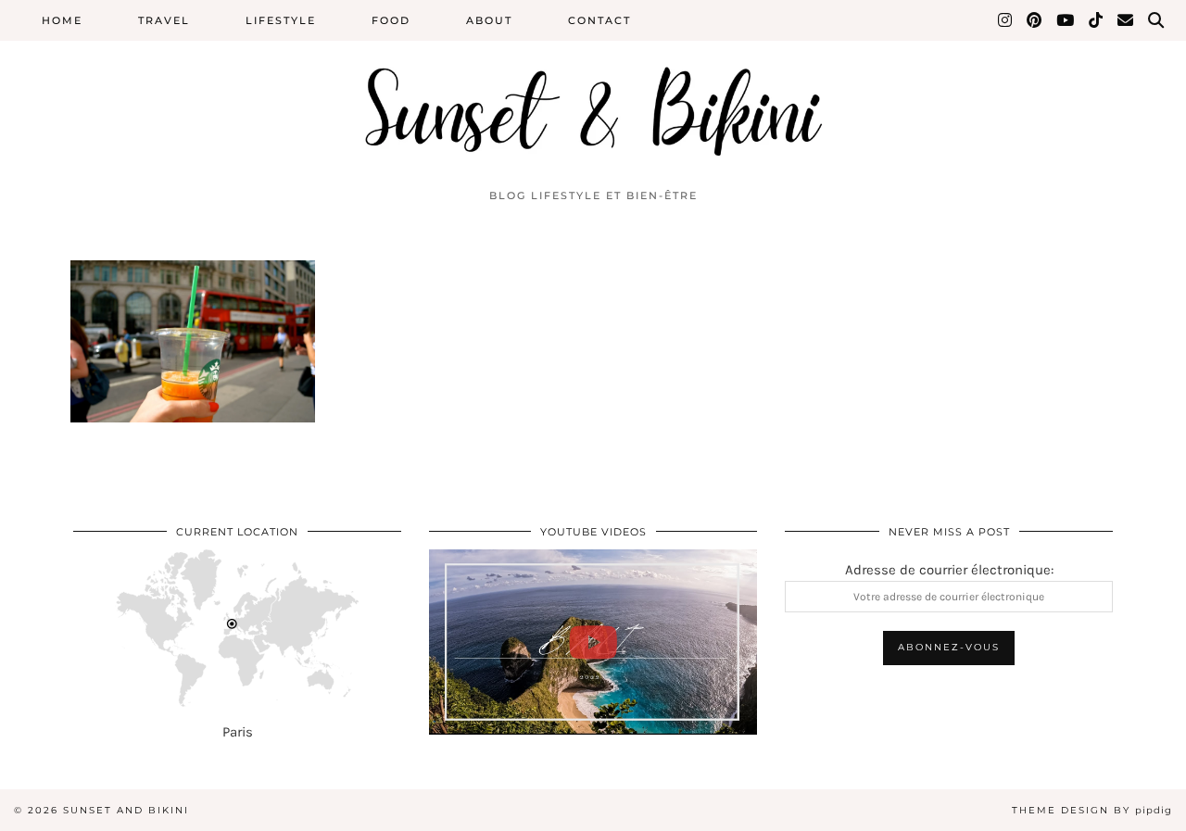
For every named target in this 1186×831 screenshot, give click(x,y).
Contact (599, 20)
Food (391, 20)
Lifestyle (281, 20)
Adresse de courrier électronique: (949, 569)
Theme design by (1092, 810)
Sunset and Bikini (126, 810)
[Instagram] (1006, 20)
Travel (164, 20)
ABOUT (489, 20)
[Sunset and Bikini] (593, 89)
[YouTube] (1066, 20)
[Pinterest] (1035, 20)
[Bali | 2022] (593, 641)
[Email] (1126, 20)
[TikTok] (1096, 20)
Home (62, 20)
